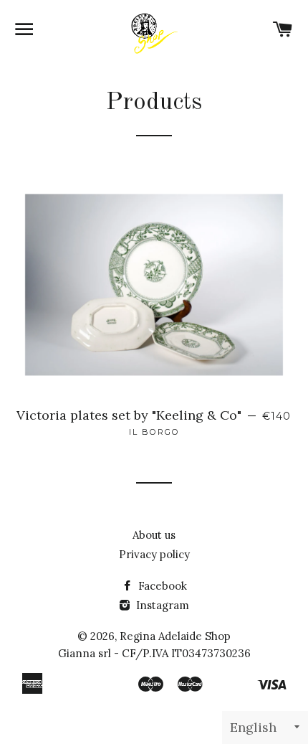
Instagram (161, 605)
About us (154, 535)
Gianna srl (84, 653)
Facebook (161, 586)
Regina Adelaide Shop (175, 636)
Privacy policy (154, 554)
